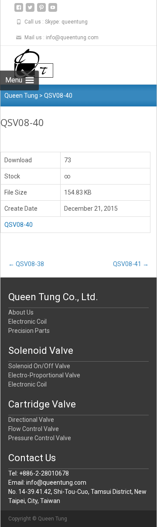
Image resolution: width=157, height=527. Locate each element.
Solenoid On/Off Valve (39, 366)
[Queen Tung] (26, 63)
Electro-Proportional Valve (44, 375)
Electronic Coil (27, 321)
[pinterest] (41, 11)
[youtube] (52, 11)
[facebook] (18, 11)
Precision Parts (29, 330)
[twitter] (30, 11)
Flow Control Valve (33, 428)
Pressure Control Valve (39, 438)
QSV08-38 (26, 263)
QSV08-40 (18, 224)
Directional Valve (31, 419)
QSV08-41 (131, 263)
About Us (21, 312)
